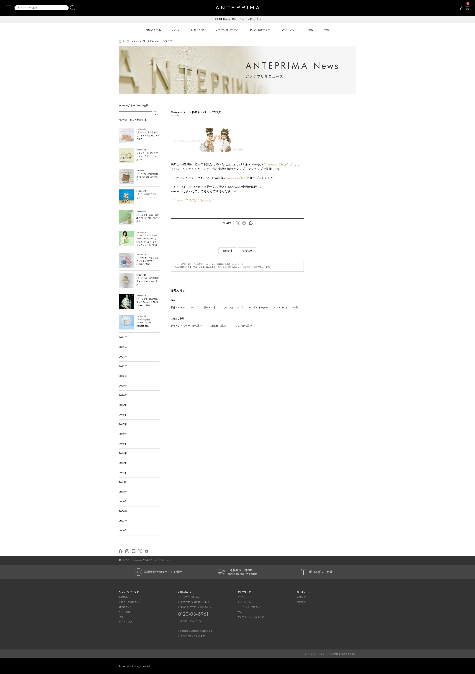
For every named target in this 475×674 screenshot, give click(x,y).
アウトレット (280, 307)
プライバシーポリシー (315, 653)
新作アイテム (178, 307)
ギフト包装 (124, 611)
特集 (295, 307)
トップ (125, 41)
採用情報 (301, 601)
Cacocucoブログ (236, 178)
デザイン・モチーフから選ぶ (186, 325)
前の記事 (227, 250)
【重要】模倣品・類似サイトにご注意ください (237, 19)
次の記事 (247, 250)
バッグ (194, 307)
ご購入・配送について (130, 601)
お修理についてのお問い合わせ (193, 601)
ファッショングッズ (232, 307)
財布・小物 (210, 307)
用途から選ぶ (218, 325)
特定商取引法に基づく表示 (343, 653)
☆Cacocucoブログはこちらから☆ (193, 200)
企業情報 (301, 597)
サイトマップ (125, 621)
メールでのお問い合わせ (190, 597)
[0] (467, 8)
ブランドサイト (245, 597)
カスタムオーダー (258, 307)
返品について (125, 606)
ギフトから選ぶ (243, 325)
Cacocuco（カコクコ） (280, 164)
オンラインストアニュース (251, 616)
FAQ (121, 616)
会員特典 (123, 597)
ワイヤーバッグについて (250, 606)
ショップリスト (245, 601)
